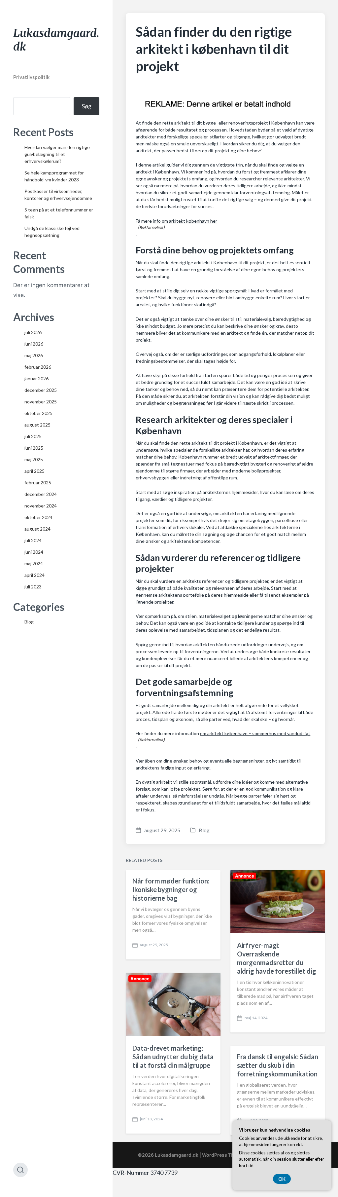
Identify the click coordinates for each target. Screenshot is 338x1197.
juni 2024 (33, 552)
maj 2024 (33, 563)
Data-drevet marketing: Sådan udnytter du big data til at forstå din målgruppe (172, 1056)
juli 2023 (33, 586)
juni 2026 (33, 344)
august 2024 (37, 529)
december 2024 (40, 494)
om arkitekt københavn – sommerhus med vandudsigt (255, 733)
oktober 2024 (38, 517)
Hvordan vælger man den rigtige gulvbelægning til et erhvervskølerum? (57, 154)
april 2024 (34, 575)
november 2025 (40, 401)
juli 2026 (33, 332)
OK (282, 1179)
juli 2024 (33, 540)
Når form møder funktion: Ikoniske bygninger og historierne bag (171, 889)
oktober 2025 (38, 413)
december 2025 (40, 390)
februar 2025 (37, 482)
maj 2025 (33, 459)
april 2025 (34, 471)
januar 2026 (36, 378)
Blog (29, 621)
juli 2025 (33, 436)
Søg (86, 106)
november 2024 (40, 505)
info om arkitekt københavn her (185, 221)
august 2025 (37, 425)
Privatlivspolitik (31, 77)
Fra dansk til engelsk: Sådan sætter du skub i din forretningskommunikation (277, 1065)
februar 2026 (37, 367)
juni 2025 (33, 448)
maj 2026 (33, 355)
